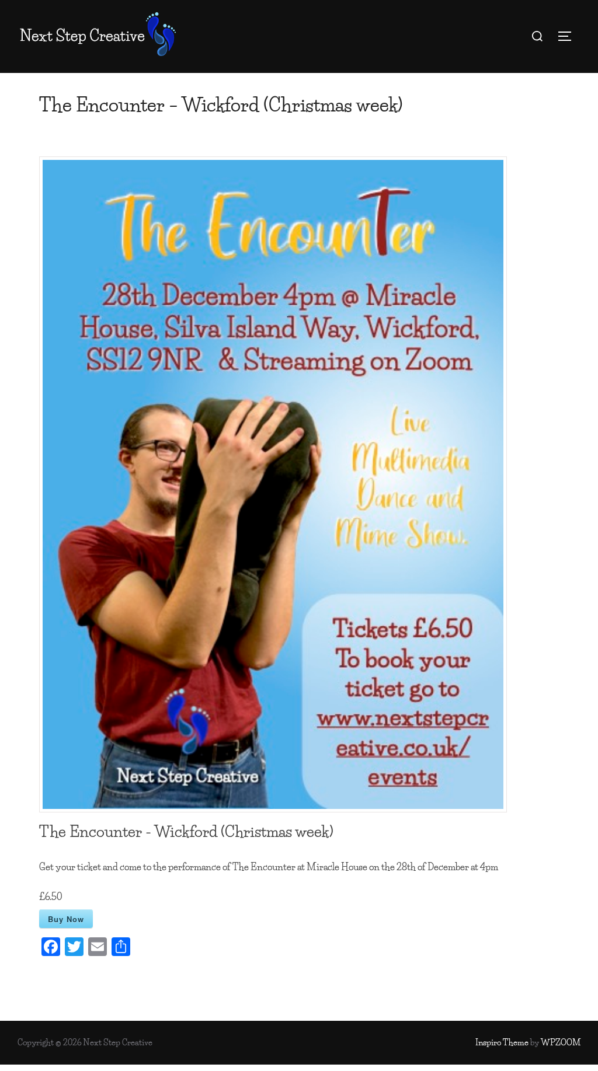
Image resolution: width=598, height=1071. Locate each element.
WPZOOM (560, 1042)
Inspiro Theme (502, 1042)
